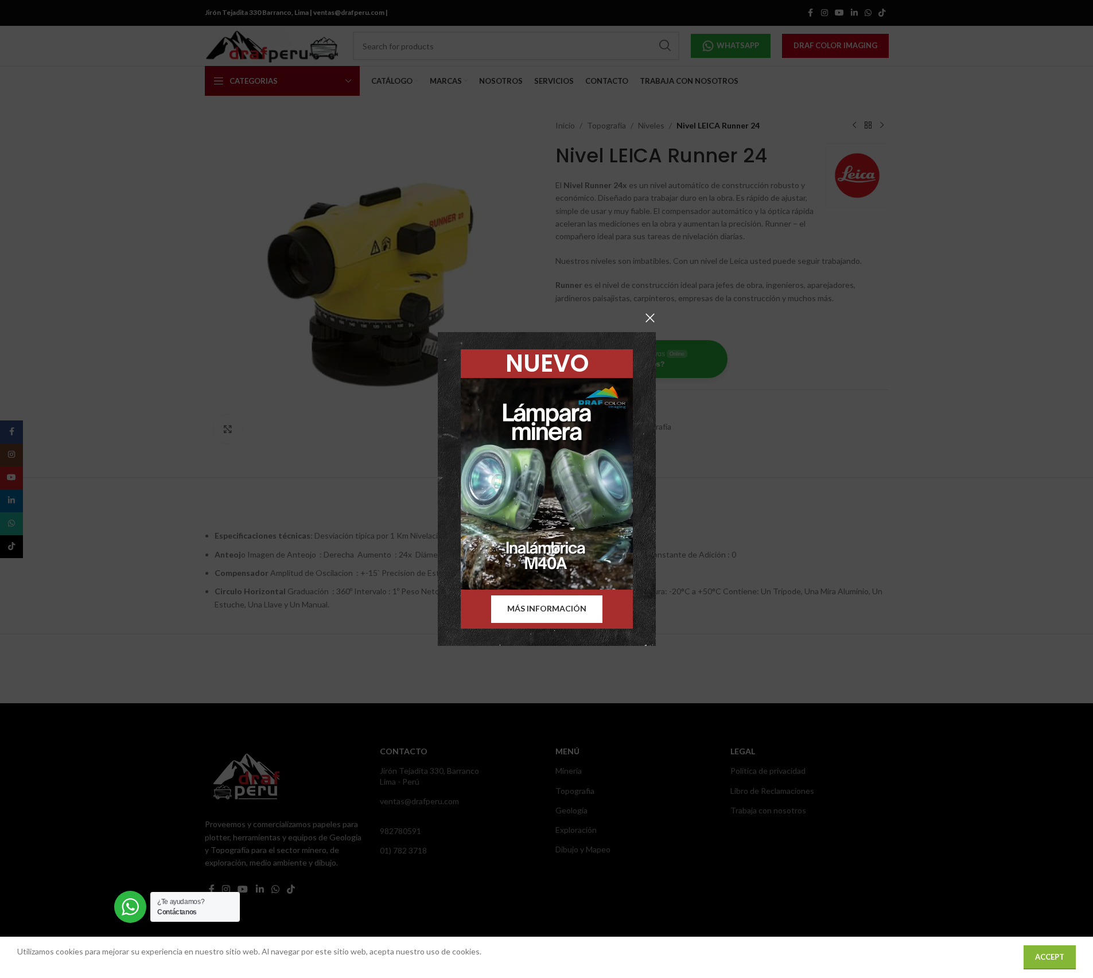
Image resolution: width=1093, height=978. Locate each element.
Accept (1049, 956)
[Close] (650, 317)
